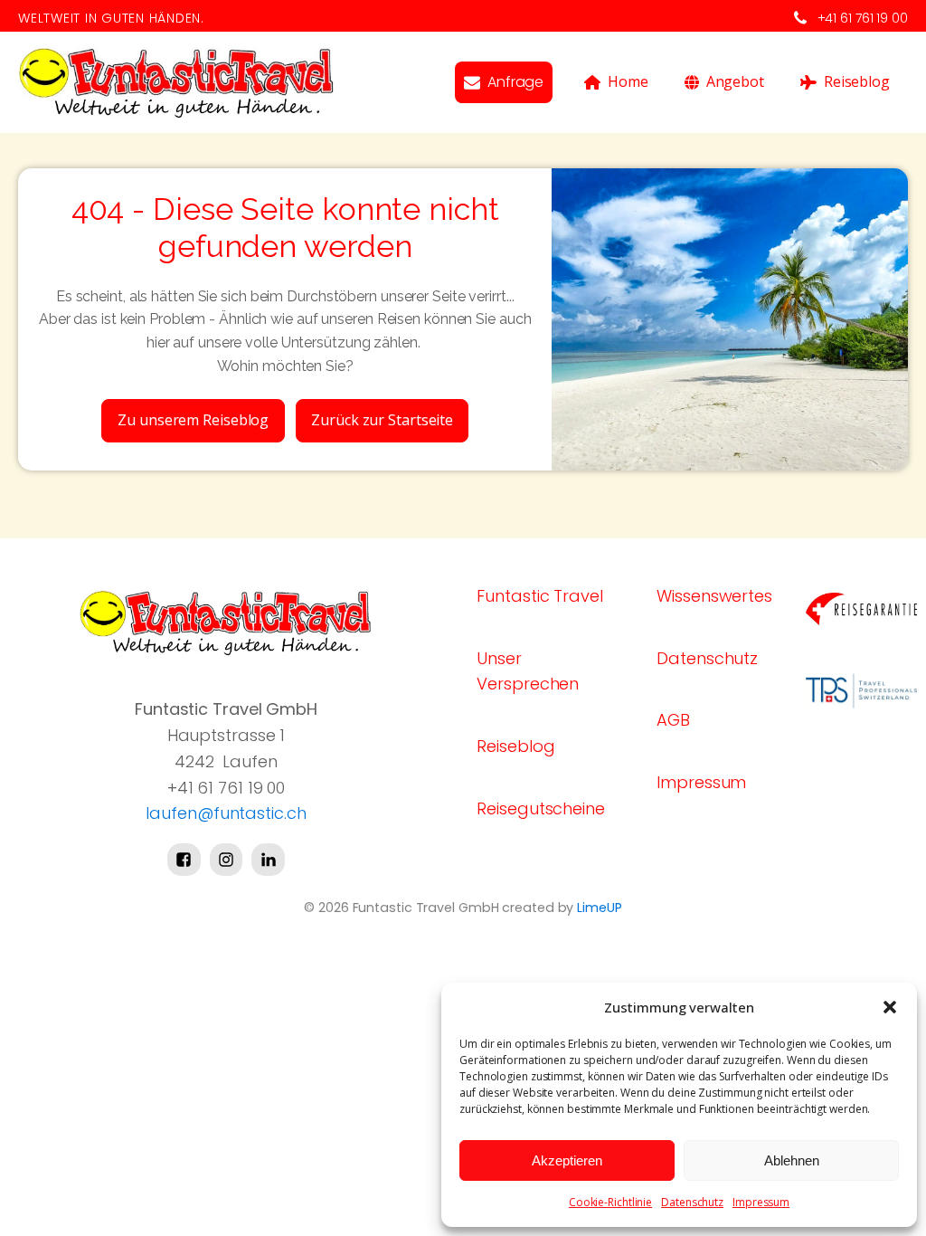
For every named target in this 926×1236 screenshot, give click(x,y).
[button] (890, 1007)
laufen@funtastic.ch (226, 813)
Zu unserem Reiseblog (193, 420)
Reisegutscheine (541, 808)
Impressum (760, 1202)
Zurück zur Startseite (382, 420)
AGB (673, 719)
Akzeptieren (567, 1160)
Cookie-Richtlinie (610, 1202)
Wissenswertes (714, 596)
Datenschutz (692, 1202)
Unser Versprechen (528, 671)
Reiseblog (857, 81)
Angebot (735, 81)
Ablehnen (791, 1160)
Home (628, 81)
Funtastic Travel (539, 596)
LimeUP (599, 907)
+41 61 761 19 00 (862, 18)
